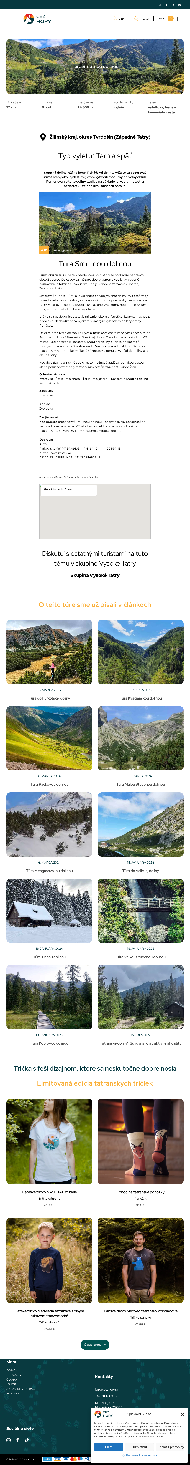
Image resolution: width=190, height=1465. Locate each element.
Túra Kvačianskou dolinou (141, 698)
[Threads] (179, 5)
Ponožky (140, 1198)
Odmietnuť (139, 1447)
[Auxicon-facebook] (166, 5)
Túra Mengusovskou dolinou (49, 870)
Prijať (108, 1447)
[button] (182, 1414)
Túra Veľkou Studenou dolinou (141, 956)
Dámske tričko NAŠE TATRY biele (49, 1192)
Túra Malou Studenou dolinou (140, 784)
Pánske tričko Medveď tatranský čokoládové (141, 1311)
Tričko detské (49, 1322)
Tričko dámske (49, 1198)
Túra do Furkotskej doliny (49, 698)
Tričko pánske (140, 1317)
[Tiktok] (173, 5)
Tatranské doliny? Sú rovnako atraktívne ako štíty (140, 1043)
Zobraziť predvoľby (171, 1447)
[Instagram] (160, 5)
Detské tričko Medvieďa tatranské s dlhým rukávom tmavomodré (49, 1313)
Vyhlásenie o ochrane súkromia (139, 1455)
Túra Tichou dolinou (49, 956)
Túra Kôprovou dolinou (49, 1043)
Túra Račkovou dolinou (49, 784)
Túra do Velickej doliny (140, 870)
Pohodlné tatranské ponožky (141, 1192)
